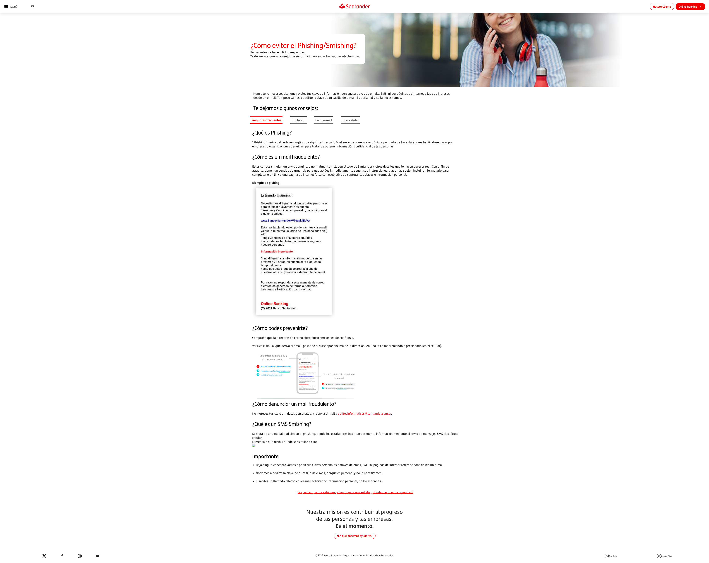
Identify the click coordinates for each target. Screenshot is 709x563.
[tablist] (308, 120)
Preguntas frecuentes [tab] (266, 120)
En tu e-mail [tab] (323, 120)
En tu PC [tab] (298, 120)
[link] (662, 6)
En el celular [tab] (350, 120)
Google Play (666, 556)
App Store (613, 556)
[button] (32, 6)
